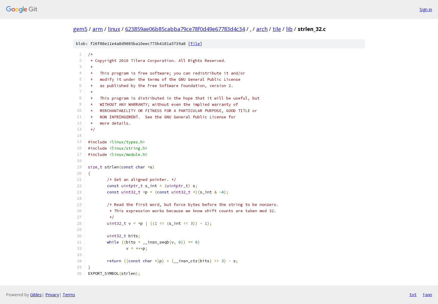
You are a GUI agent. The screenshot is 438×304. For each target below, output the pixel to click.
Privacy (52, 294)
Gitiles (36, 294)
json (427, 294)
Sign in (426, 9)
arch (262, 28)
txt (413, 294)
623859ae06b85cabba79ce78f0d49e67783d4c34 (185, 28)
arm (97, 28)
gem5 (80, 28)
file (195, 43)
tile (277, 28)
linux (114, 28)
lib (289, 28)
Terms (69, 294)
